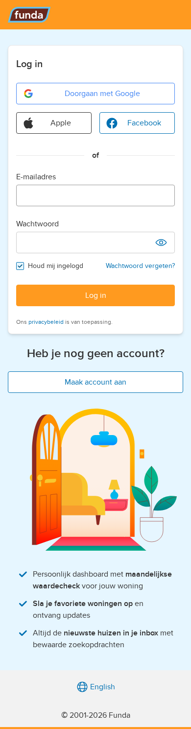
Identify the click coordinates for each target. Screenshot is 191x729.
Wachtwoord (37, 224)
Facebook (144, 123)
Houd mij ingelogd (55, 266)
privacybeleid (46, 321)
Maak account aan (95, 382)
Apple (60, 123)
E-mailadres (36, 177)
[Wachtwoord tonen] (161, 242)
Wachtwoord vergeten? (140, 266)
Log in (95, 295)
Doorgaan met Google (102, 93)
